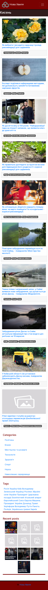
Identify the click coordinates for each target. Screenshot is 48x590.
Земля (18, 53)
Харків (34, 509)
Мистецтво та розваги (12, 217)
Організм (7, 136)
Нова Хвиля (16, 4)
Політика (7, 258)
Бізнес (8, 445)
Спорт (8, 464)
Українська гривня (21, 509)
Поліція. (7, 509)
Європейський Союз (14, 500)
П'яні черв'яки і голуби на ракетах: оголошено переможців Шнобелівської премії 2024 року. (21, 418)
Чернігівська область (27, 341)
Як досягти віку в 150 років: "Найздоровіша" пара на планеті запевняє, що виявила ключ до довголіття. (23, 128)
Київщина (17, 384)
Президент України (13, 503)
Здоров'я (7, 93)
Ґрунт (28, 175)
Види (6, 175)
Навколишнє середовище (17, 474)
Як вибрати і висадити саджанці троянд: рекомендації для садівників (22, 46)
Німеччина (15, 426)
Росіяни (28, 491)
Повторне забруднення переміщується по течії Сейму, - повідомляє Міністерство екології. (22, 250)
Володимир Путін (23, 506)
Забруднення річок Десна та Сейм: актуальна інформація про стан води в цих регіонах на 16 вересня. (22, 333)
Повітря (25, 53)
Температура (9, 53)
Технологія (10, 454)
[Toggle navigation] (42, 4)
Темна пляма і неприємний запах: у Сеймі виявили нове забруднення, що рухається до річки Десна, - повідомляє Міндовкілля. (24, 291)
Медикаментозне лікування (31, 426)
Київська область (24, 258)
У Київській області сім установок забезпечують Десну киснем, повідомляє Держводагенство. (22, 376)
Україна (13, 488)
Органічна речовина (16, 175)
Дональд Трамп (30, 503)
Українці (20, 491)
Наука (8, 469)
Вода (14, 93)
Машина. (36, 500)
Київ (19, 299)
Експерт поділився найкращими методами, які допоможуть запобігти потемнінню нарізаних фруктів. (23, 85)
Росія (14, 258)
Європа (28, 500)
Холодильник (33, 217)
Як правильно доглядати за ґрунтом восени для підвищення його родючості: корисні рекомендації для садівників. (23, 166)
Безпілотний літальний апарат (26, 497)
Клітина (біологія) (19, 136)
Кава (24, 217)
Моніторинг (13, 341)
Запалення (31, 136)
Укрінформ (8, 384)
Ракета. (7, 426)
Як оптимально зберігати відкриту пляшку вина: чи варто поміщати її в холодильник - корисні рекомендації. (23, 209)
